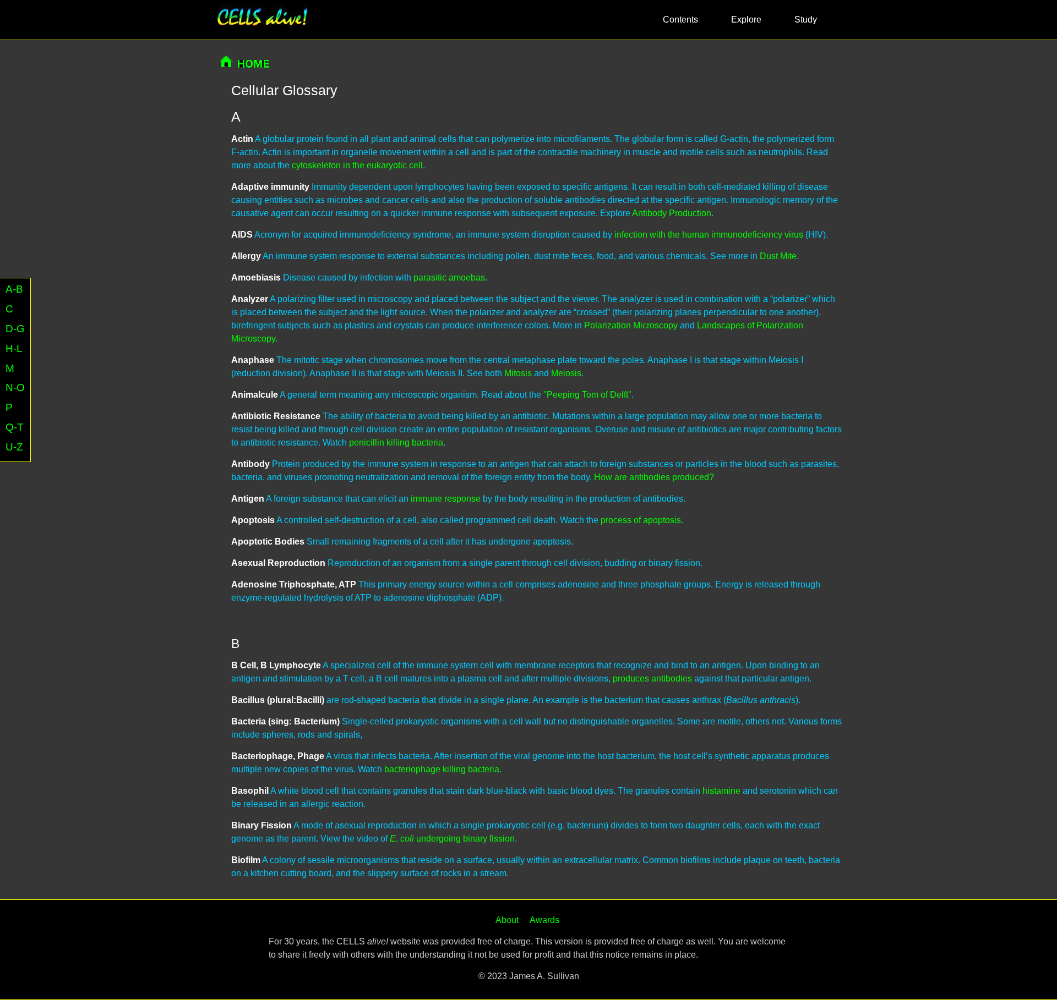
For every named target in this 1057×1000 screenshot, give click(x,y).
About (507, 920)
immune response (446, 498)
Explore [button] (746, 19)
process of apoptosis (641, 520)
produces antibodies (652, 678)
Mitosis (518, 373)
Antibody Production (671, 213)
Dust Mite (778, 256)
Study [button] (805, 19)
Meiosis (566, 373)
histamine (721, 790)
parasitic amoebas (449, 277)
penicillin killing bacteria (396, 442)
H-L (14, 348)
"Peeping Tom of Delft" (587, 394)
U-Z (14, 447)
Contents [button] (680, 19)
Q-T (15, 427)
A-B (14, 289)
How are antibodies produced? (654, 477)
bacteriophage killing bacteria (441, 769)
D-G (15, 328)
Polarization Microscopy (631, 325)
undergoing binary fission (464, 838)
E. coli (402, 838)
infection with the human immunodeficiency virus (708, 234)
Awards (544, 920)
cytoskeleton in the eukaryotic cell (357, 165)
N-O (15, 388)
